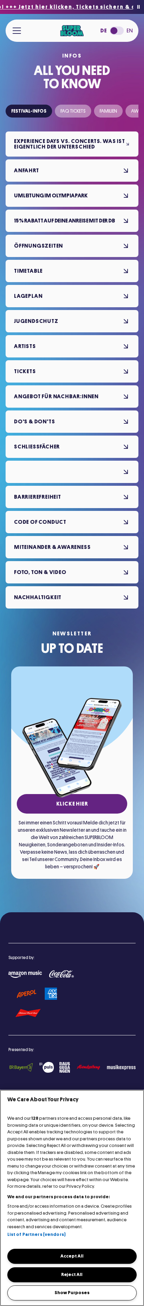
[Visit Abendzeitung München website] (88, 1067)
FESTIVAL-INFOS (28, 110)
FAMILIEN (108, 110)
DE (103, 30)
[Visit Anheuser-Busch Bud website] (28, 1013)
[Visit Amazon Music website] (25, 974)
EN (130, 30)
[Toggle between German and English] (117, 31)
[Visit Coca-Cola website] (61, 974)
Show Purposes (72, 1292)
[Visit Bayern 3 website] (21, 1067)
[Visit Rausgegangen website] (64, 1067)
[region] (72, 1198)
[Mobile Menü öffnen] (16, 30)
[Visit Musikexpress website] (121, 1067)
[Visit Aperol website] (26, 994)
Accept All (72, 1256)
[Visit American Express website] (51, 994)
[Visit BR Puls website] (46, 1067)
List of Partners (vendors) (36, 1234)
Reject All (71, 1274)
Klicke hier (72, 804)
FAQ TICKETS (73, 110)
